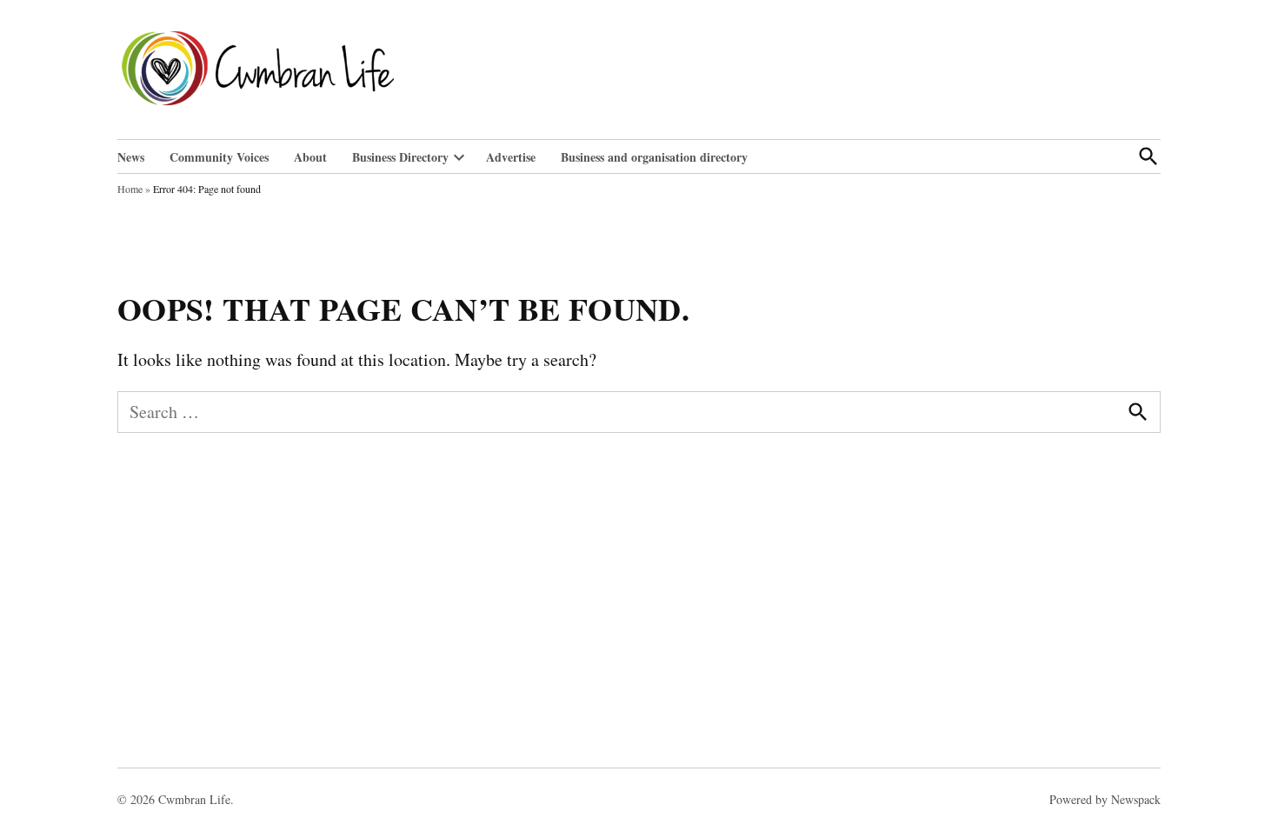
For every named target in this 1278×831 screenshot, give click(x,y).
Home (130, 189)
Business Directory (400, 157)
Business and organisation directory (654, 157)
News (130, 157)
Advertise (511, 157)
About (310, 157)
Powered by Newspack (1105, 799)
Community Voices (219, 157)
